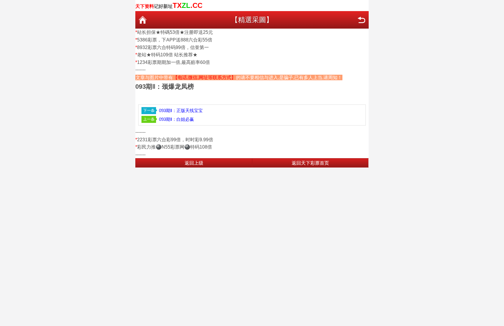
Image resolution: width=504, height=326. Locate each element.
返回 (361, 19)
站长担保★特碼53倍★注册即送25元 (175, 32)
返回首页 (142, 19)
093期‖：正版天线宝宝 (181, 110)
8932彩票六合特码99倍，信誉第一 (173, 47)
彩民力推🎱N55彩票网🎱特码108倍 (174, 146)
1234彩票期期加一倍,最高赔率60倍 (173, 62)
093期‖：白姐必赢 (176, 119)
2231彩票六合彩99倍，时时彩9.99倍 (175, 139)
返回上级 (194, 163)
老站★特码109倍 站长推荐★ (167, 54)
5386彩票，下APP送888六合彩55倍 (174, 39)
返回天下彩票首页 (310, 163)
